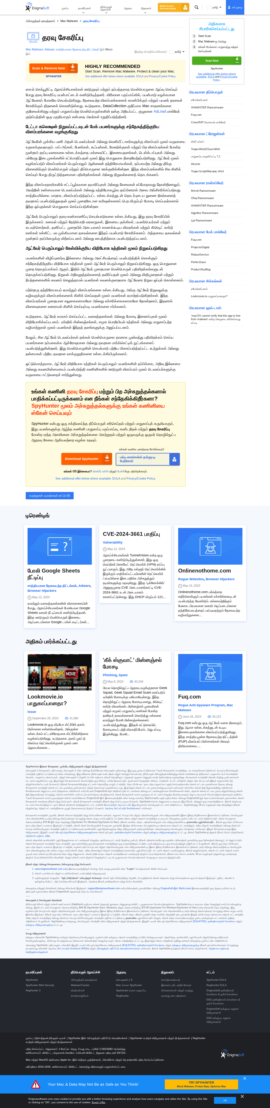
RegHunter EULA (216, 985)
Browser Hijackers (42, 591)
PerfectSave (198, 261)
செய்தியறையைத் (170, 979)
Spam (123, 675)
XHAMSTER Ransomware (207, 107)
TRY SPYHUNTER (201, 1084)
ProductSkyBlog (200, 269)
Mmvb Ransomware (203, 190)
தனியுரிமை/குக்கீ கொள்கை (128, 832)
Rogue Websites (191, 579)
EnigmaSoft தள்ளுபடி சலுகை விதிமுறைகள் (222, 1010)
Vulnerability (113, 542)
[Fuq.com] (210, 672)
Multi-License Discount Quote (168, 7)
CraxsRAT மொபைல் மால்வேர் (208, 122)
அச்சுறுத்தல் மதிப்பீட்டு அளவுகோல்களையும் (118, 948)
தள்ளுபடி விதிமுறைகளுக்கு (163, 832)
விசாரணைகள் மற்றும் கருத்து (177, 990)
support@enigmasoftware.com (104, 888)
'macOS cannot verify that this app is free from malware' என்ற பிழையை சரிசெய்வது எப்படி (215, 319)
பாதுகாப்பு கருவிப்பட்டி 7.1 (205, 156)
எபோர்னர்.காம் (199, 99)
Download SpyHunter (81, 459)
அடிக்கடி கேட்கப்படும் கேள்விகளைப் (123, 808)
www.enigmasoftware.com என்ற (51, 869)
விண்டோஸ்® (100, 471)
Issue (32, 712)
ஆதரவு (128, 8)
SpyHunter (32, 979)
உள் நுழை (237, 7)
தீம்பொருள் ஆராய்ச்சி (106, 8)
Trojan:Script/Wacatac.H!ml (207, 171)
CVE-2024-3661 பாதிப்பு (131, 534)
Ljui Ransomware (201, 220)
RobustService (200, 254)
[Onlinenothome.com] (210, 546)
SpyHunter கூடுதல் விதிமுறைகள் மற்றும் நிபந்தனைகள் (160, 1038)
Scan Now (212, 60)
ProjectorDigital (200, 247)
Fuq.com (196, 114)
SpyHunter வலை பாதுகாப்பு (131, 990)
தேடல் (196, 7)
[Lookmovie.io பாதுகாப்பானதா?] (60, 672)
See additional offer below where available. (110, 76)
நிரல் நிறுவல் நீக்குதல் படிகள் (50, 1038)
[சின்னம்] (37, 7)
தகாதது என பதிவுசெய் (173, 995)
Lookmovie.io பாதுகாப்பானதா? (209, 296)
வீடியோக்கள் (77, 990)
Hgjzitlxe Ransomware (204, 212)
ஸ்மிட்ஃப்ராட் (198, 141)
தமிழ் (215, 7)
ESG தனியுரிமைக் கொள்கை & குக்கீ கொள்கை (223, 1001)
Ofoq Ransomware (202, 198)
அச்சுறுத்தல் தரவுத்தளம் (40, 21)
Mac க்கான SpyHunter (129, 985)
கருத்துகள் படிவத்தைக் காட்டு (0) (49, 495)
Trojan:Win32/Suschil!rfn (205, 148)
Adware (49, 49)
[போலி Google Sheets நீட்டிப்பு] (60, 546)
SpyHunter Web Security (40, 985)
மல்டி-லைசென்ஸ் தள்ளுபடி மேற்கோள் (138, 459)
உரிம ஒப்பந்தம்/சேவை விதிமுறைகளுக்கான (76, 832)
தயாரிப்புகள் (84, 8)
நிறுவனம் (146, 8)
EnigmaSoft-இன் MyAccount (176, 888)
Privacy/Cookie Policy (162, 76)
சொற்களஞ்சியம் (80, 995)
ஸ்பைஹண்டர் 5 (124, 979)
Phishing (110, 675)
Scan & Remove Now (48, 68)
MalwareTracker (80, 985)
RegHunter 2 (33, 990)
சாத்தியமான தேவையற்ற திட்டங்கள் (77, 49)
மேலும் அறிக (98, 1102)
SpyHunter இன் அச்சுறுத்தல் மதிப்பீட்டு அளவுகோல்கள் (98, 1038)
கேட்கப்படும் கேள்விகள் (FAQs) (73, 948)
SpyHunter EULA (216, 979)
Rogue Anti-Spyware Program (201, 705)
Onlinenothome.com (204, 571)
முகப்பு (65, 8)
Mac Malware (69, 21)
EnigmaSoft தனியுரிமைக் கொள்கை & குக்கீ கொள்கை (222, 992)
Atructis (195, 163)
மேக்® (121, 471)
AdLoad (160, 111)
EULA (139, 76)
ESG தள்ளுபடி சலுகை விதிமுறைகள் (218, 1019)
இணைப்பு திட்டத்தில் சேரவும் (176, 985)
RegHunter (122, 995)
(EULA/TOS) (199, 921)
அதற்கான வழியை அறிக (38, 836)
